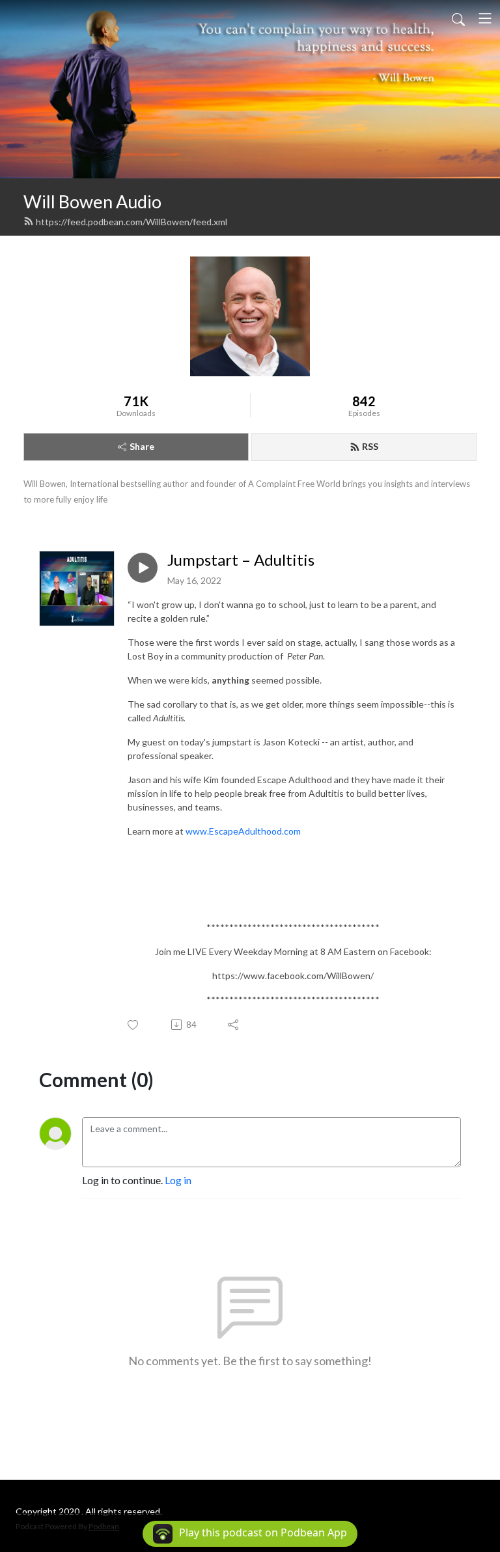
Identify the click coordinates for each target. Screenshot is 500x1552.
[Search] (458, 18)
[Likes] (133, 1025)
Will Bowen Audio (92, 201)
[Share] (234, 1024)
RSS (370, 446)
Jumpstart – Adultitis (240, 560)
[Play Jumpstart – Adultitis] (143, 568)
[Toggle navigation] (485, 18)
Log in (178, 1180)
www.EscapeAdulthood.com (243, 831)
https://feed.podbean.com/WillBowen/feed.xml (131, 221)
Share (142, 446)
